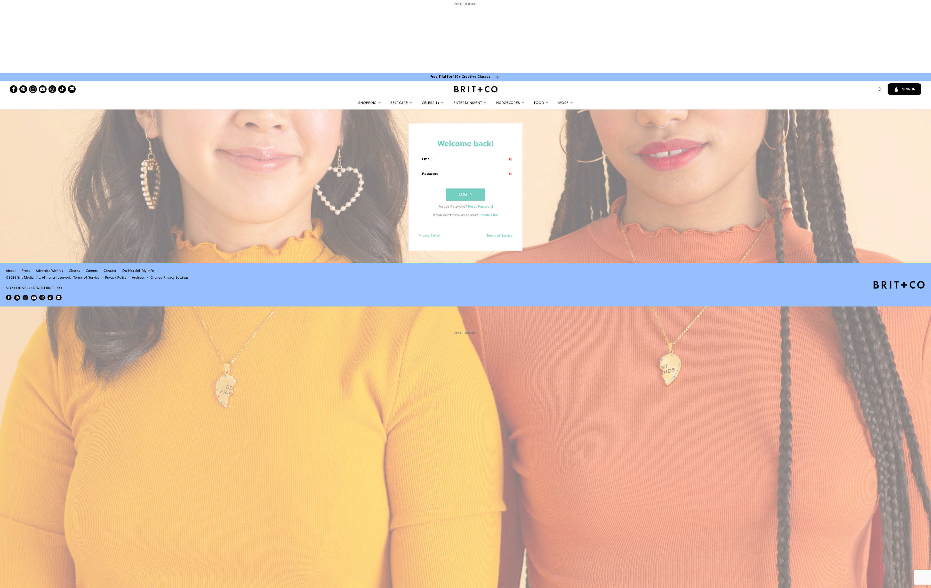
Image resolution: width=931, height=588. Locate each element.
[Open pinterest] (23, 89)
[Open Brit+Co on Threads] (42, 297)
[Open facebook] (13, 89)
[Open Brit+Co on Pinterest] (17, 298)
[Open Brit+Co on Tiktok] (50, 297)
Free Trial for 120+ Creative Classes (460, 77)
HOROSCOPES (508, 103)
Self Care (399, 103)
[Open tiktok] (62, 89)
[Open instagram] (33, 89)
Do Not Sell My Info (138, 271)
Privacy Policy (429, 236)
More (563, 103)
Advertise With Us (49, 271)
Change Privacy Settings (169, 278)
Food (539, 103)
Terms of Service (499, 236)
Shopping (367, 103)
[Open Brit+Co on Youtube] (34, 298)
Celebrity (430, 103)
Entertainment (467, 103)
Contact (110, 271)
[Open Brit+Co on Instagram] (25, 297)
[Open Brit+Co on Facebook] (9, 297)
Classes (74, 271)
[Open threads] (52, 89)
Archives (138, 278)
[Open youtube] (43, 89)
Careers (92, 271)
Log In (466, 194)
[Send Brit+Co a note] (72, 89)
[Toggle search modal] (880, 89)
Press (26, 271)
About (11, 271)
